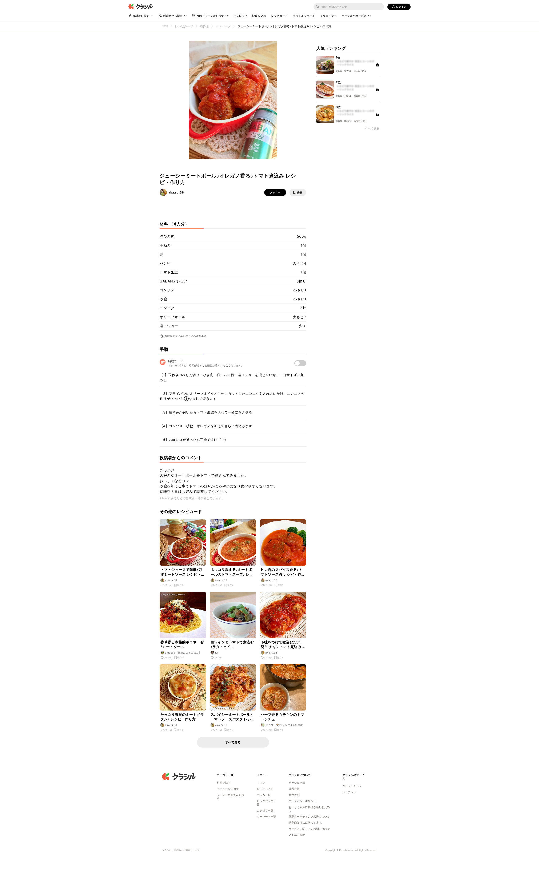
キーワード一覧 (266, 816)
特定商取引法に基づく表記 (305, 822)
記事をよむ (259, 15)
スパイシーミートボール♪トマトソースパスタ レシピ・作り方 (231, 716)
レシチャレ (349, 792)
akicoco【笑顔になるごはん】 (183, 652)
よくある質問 (297, 835)
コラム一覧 (264, 795)
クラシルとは (297, 782)
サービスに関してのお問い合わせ (309, 828)
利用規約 (294, 795)
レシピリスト (265, 788)
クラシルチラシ (352, 786)
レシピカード (279, 15)
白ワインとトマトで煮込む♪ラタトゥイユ (232, 644)
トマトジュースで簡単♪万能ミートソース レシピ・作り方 (182, 572)
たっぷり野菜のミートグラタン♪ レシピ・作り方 (182, 716)
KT (217, 652)
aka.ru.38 (176, 192)
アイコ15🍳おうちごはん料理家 (284, 725)
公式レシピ (240, 15)
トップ (261, 782)
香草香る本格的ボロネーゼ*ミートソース (182, 644)
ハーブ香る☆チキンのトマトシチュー (282, 716)
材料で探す (224, 782)
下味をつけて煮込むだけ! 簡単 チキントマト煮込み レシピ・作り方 (281, 644)
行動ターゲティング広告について (309, 816)
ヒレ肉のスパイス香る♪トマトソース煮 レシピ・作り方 (283, 572)
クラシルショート (304, 15)
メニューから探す (228, 788)
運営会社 (294, 788)
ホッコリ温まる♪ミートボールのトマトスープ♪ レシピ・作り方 (232, 572)
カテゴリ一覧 (265, 810)
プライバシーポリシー (302, 801)
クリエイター (328, 15)
